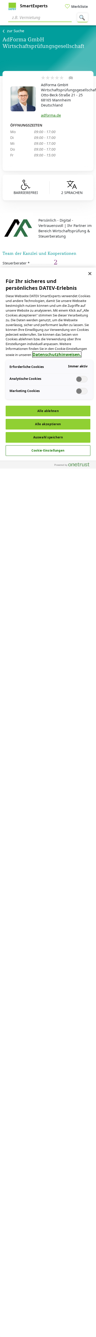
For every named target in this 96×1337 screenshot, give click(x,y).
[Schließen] (89, 273)
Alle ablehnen (48, 411)
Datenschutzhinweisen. (57, 354)
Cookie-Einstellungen (47, 450)
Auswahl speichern (48, 437)
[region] (48, 802)
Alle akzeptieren (48, 424)
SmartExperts (33, 6)
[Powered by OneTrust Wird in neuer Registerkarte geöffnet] (74, 465)
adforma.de (51, 115)
